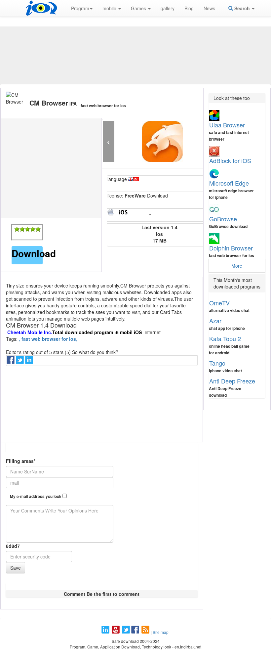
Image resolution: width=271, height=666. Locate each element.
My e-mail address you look (36, 496)
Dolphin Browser (231, 248)
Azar (215, 320)
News (209, 8)
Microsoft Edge (229, 183)
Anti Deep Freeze (232, 381)
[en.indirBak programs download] (41, 8)
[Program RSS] (146, 632)
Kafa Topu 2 (225, 338)
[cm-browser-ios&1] (16, 229)
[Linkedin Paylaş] (29, 362)
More (236, 265)
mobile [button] (110, 8)
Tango (217, 363)
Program (80, 8)
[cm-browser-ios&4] (32, 229)
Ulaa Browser (227, 124)
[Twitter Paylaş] (20, 362)
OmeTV (219, 302)
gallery (167, 8)
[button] (108, 141)
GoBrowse (223, 218)
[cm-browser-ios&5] (38, 229)
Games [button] (139, 8)
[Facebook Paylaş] (11, 362)
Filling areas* (20, 461)
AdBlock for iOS (230, 160)
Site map (161, 632)
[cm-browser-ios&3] (27, 229)
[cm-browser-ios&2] (22, 229)
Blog (189, 8)
